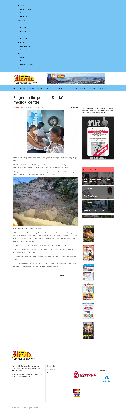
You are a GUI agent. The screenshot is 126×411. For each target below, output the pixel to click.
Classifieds (20, 42)
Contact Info (24, 57)
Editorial (22, 88)
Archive (19, 68)
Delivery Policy (51, 366)
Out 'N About (24, 24)
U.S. (54, 88)
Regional (40, 88)
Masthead (23, 61)
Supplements (21, 20)
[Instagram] (113, 408)
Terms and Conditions (53, 373)
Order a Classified (26, 49)
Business (74, 88)
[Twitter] (71, 107)
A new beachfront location (94, 210)
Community (20, 5)
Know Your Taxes (90, 196)
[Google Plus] (74, 107)
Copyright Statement (26, 64)
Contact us (20, 53)
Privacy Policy (51, 369)
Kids (21, 35)
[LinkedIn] (77, 107)
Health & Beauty (25, 31)
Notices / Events (25, 9)
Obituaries (23, 16)
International (63, 88)
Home (18, 1)
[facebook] (110, 408)
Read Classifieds (25, 46)
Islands (31, 88)
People (48, 88)
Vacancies (23, 13)
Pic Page (23, 27)
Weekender (23, 38)
